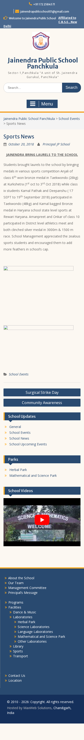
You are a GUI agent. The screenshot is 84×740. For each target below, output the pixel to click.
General (15, 426)
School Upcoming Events (28, 444)
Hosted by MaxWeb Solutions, (29, 708)
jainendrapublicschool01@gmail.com (44, 11)
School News (19, 438)
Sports (18, 651)
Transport (20, 656)
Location (15, 680)
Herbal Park (18, 469)
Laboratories (22, 617)
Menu (47, 103)
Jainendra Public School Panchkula (43, 63)
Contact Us (16, 675)
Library (18, 646)
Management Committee (27, 587)
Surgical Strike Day (42, 392)
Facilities (14, 607)
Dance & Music (24, 612)
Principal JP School (56, 144)
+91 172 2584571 (44, 4)
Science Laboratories (33, 627)
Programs (15, 602)
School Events (18, 374)
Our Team (16, 583)
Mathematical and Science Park (33, 475)
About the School (21, 578)
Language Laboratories (35, 631)
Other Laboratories (32, 641)
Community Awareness (42, 402)
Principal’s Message (23, 592)
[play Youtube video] (42, 519)
